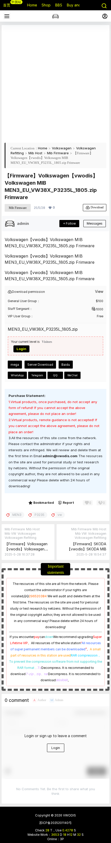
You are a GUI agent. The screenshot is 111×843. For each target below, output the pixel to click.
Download (97, 207)
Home (42, 148)
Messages (94, 223)
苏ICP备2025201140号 (55, 823)
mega (15, 365)
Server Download (40, 365)
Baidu (65, 365)
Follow (71, 223)
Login (21, 349)
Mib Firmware (58, 153)
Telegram (37, 375)
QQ (55, 375)
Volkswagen (62, 148)
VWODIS (69, 815)
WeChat (72, 375)
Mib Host (35, 153)
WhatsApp (17, 375)
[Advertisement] (55, 83)
